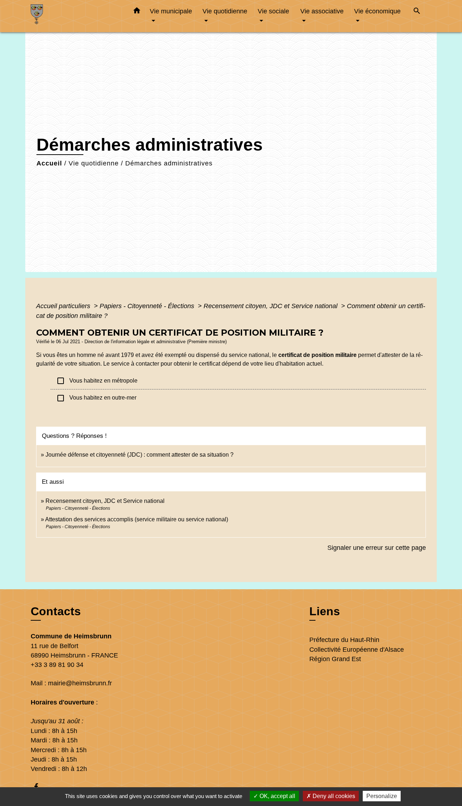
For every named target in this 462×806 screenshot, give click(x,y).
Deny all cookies (333, 796)
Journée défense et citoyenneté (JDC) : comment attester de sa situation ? (139, 455)
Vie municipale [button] (171, 11)
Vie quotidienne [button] (224, 11)
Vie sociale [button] (273, 11)
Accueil (49, 163)
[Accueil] (76, 16)
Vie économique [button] (377, 11)
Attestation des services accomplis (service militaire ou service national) (136, 519)
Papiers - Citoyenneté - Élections (148, 306)
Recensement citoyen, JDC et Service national (271, 306)
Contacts (56, 611)
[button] (137, 12)
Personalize (381, 796)
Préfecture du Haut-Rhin (344, 639)
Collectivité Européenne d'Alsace (356, 649)
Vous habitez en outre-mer (96, 398)
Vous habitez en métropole (97, 380)
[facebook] (39, 786)
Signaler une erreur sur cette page (376, 547)
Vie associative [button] (322, 11)
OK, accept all (276, 796)
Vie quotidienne (94, 163)
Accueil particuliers (64, 306)
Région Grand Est (335, 659)
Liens (324, 611)
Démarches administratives (169, 163)
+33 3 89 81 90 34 (57, 664)
